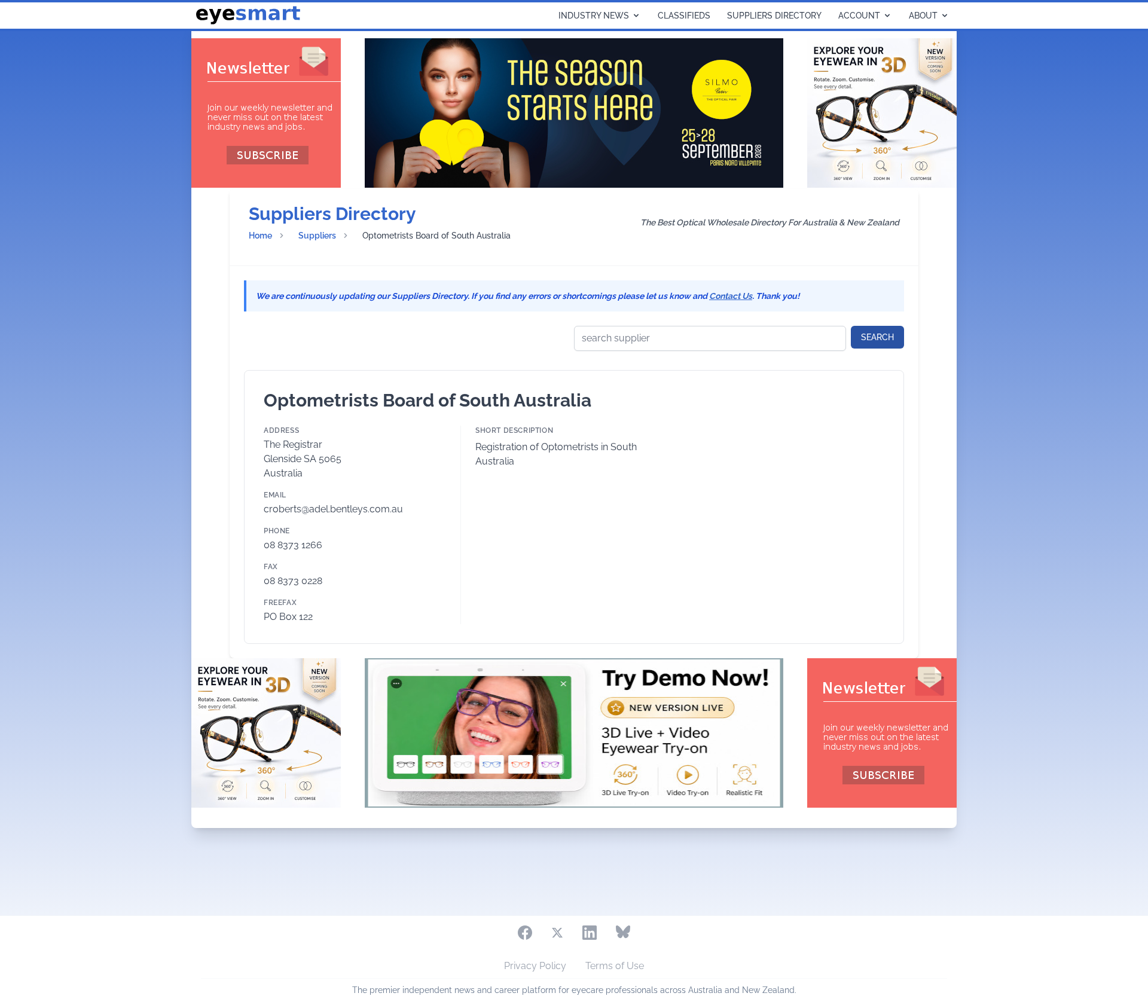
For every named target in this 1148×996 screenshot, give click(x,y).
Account (859, 15)
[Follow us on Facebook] (525, 932)
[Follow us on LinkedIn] (589, 932)
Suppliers (317, 235)
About (923, 15)
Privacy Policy (535, 965)
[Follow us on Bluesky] (623, 932)
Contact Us (730, 296)
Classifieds (684, 15)
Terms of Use (614, 965)
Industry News (593, 15)
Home (260, 235)
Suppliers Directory (774, 15)
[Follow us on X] (557, 933)
